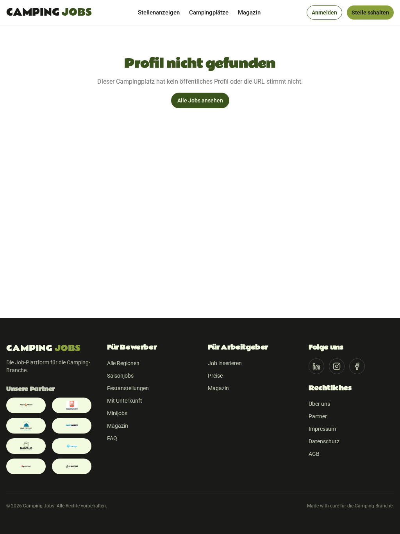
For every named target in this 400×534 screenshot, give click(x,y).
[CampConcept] (71, 426)
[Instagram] (337, 366)
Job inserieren (225, 363)
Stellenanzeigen (159, 12)
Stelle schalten (370, 12)
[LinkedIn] (316, 366)
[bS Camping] (71, 466)
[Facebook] (357, 366)
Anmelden (324, 12)
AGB (314, 454)
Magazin (249, 12)
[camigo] (71, 446)
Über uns (319, 404)
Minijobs (117, 413)
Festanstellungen (128, 388)
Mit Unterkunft (124, 401)
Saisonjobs (120, 376)
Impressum (322, 429)
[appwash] (71, 405)
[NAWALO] (26, 446)
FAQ (112, 438)
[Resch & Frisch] (26, 405)
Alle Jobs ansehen (200, 100)
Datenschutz (324, 441)
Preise (215, 376)
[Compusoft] (26, 466)
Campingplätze (209, 12)
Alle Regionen (123, 363)
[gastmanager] (26, 426)
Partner (318, 416)
